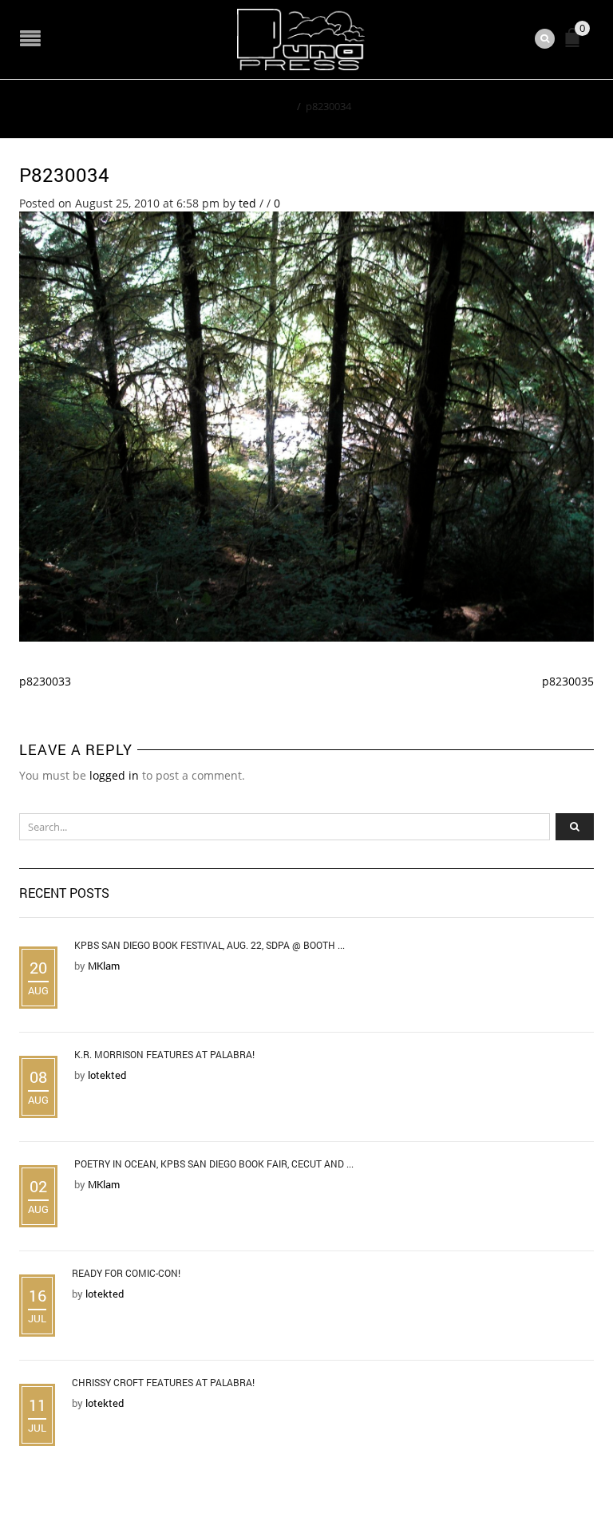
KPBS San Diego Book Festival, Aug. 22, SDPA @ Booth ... (209, 944)
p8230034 (64, 175)
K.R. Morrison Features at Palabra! (164, 1054)
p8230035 (568, 681)
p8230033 (45, 681)
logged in (114, 775)
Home (277, 106)
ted (247, 203)
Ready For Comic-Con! (126, 1272)
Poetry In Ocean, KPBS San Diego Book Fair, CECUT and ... (214, 1163)
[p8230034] (306, 425)
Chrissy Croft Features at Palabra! (163, 1382)
